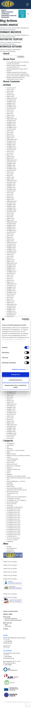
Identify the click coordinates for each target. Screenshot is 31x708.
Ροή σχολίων (10, 550)
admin (19, 42)
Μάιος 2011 (10, 399)
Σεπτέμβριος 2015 (11, 313)
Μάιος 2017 (10, 278)
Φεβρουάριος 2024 (12, 139)
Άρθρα (8, 452)
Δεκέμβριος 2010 (11, 407)
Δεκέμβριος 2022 (11, 163)
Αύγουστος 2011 (11, 393)
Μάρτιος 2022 (10, 179)
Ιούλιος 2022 (10, 172)
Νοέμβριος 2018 (11, 247)
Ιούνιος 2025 (10, 112)
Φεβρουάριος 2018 (12, 263)
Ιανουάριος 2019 (11, 244)
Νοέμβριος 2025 (11, 103)
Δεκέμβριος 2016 (11, 287)
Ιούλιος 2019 (10, 234)
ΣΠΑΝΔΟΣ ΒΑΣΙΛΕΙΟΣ (10, 32)
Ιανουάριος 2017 (11, 285)
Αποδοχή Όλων (15, 374)
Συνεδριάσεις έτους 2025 (13, 533)
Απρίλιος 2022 (10, 177)
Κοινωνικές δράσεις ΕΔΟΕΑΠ (14, 488)
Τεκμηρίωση (10, 541)
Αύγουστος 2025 (11, 108)
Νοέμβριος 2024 (11, 124)
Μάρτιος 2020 (10, 220)
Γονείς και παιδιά (11, 460)
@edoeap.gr (7, 643)
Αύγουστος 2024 (11, 129)
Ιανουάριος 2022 (11, 182)
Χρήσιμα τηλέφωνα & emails (22, 12)
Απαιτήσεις (9, 448)
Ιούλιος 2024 (10, 131)
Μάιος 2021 (10, 196)
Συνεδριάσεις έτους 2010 (13, 510)
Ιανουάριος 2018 (11, 265)
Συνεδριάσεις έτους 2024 (13, 531)
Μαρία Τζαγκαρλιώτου (23, 28)
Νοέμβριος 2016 (11, 289)
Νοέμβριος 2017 (11, 268)
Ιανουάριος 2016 (11, 306)
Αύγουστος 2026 (11, 88)
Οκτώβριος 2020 (11, 208)
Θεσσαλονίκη (8, 626)
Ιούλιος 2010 (10, 416)
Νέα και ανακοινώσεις (12, 491)
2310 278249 (8, 665)
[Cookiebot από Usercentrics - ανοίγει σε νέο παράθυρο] (22, 319)
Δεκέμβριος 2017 (11, 266)
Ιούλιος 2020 (10, 213)
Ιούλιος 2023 (10, 151)
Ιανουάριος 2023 (11, 161)
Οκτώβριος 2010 (11, 411)
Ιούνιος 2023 (10, 153)
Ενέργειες (9, 467)
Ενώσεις (9, 471)
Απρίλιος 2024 (10, 136)
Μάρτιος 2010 (10, 423)
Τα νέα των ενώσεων (12, 539)
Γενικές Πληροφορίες (12, 459)
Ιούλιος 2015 (10, 316)
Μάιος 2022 (10, 175)
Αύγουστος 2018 (11, 253)
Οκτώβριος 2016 (11, 290)
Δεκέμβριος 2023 (11, 143)
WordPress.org (11, 552)
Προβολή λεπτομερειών (19, 369)
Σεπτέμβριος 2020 (11, 210)
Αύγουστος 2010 (11, 414)
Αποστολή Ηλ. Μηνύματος (11, 618)
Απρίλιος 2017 (10, 280)
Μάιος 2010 (10, 419)
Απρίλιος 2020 (10, 218)
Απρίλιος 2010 (10, 421)
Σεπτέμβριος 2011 (11, 392)
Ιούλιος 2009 (10, 436)
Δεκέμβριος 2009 (11, 428)
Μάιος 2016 (10, 299)
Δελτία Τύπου (10, 462)
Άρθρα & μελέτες (11, 454)
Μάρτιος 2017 (10, 282)
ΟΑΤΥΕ (8, 495)
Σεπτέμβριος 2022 (11, 168)
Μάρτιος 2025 (10, 117)
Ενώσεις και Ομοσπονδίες (10, 611)
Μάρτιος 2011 (10, 402)
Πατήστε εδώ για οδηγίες (10, 561)
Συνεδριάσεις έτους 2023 (13, 529)
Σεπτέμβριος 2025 (11, 106)
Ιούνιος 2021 (10, 194)
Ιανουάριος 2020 (11, 223)
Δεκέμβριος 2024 (11, 122)
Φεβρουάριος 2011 (12, 404)
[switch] (26, 352)
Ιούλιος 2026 (10, 89)
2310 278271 (8, 656)
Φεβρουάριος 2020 (12, 222)
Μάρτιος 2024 (10, 137)
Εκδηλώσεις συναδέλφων (14, 466)
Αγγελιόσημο (10, 445)
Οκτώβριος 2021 (11, 187)
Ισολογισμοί (10, 484)
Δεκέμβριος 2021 (11, 184)
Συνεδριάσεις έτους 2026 (13, 534)
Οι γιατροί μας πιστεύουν (13, 498)
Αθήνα (6, 624)
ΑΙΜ (8, 447)
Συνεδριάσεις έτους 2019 (13, 522)
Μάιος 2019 (10, 237)
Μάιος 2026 (10, 93)
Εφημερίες (9, 474)
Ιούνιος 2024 (10, 132)
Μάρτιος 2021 (10, 199)
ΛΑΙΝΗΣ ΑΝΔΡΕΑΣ (9, 25)
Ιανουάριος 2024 (11, 141)
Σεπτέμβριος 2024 (11, 127)
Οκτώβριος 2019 (11, 228)
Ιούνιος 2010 (10, 418)
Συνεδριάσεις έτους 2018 (13, 521)
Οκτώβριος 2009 (11, 431)
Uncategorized (10, 443)
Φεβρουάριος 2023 (12, 160)
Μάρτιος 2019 (10, 241)
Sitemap (5, 629)
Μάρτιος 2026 (10, 96)
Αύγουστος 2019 (11, 232)
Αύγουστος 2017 (11, 273)
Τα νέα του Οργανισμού (13, 538)
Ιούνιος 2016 (10, 297)
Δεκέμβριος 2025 (11, 101)
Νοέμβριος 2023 (11, 144)
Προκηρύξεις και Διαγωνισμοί (15, 507)
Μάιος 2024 (10, 134)
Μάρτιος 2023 (10, 158)
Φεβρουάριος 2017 (12, 283)
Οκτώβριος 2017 (11, 270)
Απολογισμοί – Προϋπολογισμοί (15, 450)
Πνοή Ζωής (10, 505)
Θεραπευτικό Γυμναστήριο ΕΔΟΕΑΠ (16, 476)
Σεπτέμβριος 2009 (11, 433)
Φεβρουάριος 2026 (12, 98)
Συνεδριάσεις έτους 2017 (13, 519)
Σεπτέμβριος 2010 (11, 412)
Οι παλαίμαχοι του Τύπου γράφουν (16, 500)
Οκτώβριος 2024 (11, 125)
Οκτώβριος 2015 (11, 311)
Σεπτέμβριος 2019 (11, 230)
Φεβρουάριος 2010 (12, 424)
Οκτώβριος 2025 (11, 105)
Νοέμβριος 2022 (11, 165)
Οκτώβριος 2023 (11, 146)
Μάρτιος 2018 (10, 261)
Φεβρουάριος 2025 (12, 118)
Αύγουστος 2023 (11, 149)
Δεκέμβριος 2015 (11, 308)
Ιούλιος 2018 (10, 254)
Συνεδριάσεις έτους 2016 (13, 517)
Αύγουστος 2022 (11, 170)
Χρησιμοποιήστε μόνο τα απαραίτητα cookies (15, 386)
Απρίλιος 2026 (10, 94)
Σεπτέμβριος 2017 (11, 271)
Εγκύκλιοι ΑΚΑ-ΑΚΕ (12, 464)
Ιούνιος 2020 (10, 215)
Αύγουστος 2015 (11, 314)
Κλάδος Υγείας (10, 486)
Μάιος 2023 (10, 155)
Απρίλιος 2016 (10, 301)
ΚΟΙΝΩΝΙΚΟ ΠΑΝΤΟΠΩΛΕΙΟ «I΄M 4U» (17, 490)
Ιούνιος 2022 (10, 173)
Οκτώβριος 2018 (11, 249)
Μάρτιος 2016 (10, 302)
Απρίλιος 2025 (10, 115)
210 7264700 (8, 641)
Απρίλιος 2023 (10, 156)
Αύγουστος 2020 (11, 211)
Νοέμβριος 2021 (11, 186)
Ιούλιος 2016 (10, 296)
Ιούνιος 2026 (10, 91)
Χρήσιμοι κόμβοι (7, 614)
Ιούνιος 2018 (10, 256)
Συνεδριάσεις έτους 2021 (13, 526)
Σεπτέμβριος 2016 (11, 292)
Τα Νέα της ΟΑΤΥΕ (12, 536)
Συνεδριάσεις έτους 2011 (13, 512)
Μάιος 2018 (10, 258)
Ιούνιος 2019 (10, 235)
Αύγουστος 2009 (11, 435)
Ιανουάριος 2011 (11, 406)
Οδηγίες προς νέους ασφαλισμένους (16, 497)
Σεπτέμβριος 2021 (11, 189)
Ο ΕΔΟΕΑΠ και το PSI (12, 493)
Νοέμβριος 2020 (11, 206)
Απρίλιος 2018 (10, 259)
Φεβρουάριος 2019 (12, 242)
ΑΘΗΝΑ (5, 635)
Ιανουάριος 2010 (11, 426)
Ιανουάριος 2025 (11, 120)
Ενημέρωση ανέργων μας (13, 469)
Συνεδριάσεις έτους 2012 (13, 514)
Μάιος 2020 (10, 216)
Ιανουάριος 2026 (11, 100)
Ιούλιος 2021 (10, 192)
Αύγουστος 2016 (11, 294)
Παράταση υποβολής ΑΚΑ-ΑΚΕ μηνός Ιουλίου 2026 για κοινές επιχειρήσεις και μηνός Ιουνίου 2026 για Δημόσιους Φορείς (18, 74)
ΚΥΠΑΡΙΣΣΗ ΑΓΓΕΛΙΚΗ (11, 46)
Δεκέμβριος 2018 (11, 246)
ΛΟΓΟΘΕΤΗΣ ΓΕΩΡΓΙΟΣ (11, 39)
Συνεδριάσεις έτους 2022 (13, 527)
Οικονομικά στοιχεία (12, 502)
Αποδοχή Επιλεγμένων (15, 380)
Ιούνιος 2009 (10, 438)
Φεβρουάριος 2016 (12, 304)
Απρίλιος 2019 (10, 239)
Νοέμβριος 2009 (11, 430)
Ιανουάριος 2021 (11, 203)
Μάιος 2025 (10, 113)
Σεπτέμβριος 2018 (11, 251)
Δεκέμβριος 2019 (11, 225)
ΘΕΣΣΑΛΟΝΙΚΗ (7, 651)
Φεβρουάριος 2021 (12, 201)
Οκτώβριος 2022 (11, 167)
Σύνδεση (9, 546)
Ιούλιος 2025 (10, 110)
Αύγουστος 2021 (11, 191)
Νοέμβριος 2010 (11, 409)
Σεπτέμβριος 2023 (11, 148)
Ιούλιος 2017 (10, 275)
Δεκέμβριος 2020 (11, 204)
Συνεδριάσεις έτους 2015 (13, 515)
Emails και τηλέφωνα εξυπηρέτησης (13, 620)
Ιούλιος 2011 (10, 395)
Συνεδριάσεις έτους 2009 (13, 509)
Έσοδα (8, 472)
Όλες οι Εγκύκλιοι (11, 503)
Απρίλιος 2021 (10, 198)
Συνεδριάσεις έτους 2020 (13, 524)
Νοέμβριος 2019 (11, 227)
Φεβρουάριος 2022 (12, 180)
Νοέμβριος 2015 (11, 309)
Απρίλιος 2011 (10, 400)
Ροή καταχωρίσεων (12, 548)
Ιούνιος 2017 (10, 277)
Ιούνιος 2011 (10, 397)
